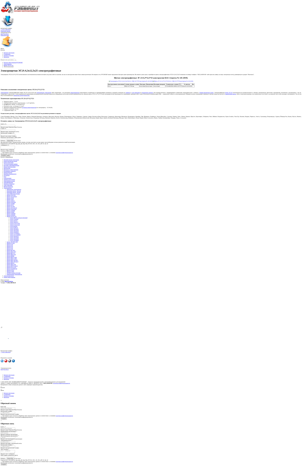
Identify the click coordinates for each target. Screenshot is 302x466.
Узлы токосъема (8, 185)
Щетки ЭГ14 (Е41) (12, 196)
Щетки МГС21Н (11, 264)
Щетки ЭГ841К (11, 215)
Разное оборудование (9, 277)
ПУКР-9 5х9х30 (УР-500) (13, 273)
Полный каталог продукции (11, 159)
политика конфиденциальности (61, 383)
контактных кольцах (147, 92)
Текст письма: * (5, 449)
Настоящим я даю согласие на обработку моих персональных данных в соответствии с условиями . (38, 152)
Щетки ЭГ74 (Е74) (12, 208)
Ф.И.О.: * (3, 427)
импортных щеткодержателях (21, 95)
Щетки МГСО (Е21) (12, 266)
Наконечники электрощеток (14, 274)
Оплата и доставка (9, 55)
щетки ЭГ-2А (228, 92)
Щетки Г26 (10, 249)
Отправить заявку (5, 155)
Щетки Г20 (10, 244)
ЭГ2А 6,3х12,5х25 (15, 223)
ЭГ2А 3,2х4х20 (14, 219)
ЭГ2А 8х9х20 (13, 226)
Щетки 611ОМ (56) (12, 268)
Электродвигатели (9, 276)
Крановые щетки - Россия (14, 191)
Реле (5, 176)
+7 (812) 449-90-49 (5, 29)
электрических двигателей (44, 92)
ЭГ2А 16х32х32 (14, 236)
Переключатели (8, 172)
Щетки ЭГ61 (10, 199)
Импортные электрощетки (14, 189)
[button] (151, 48)
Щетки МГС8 (10, 263)
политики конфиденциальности (64, 152)
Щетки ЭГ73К (11, 206)
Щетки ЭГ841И (11, 213)
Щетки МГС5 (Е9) (12, 257)
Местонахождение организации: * (10, 436)
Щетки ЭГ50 (10, 198)
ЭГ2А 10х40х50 (14, 232)
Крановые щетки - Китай (13, 192)
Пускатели (7, 175)
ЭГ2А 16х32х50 (14, 239)
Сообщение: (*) (5, 145)
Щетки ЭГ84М (11, 210)
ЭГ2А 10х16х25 (14, 229)
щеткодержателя (74, 92)
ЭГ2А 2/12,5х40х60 (15, 234)
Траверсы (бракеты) (9, 184)
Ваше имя (3, 406)
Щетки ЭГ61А (11, 201)
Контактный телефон (6, 411)
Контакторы (7, 168)
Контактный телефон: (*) (7, 133)
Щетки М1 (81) (11, 250)
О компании (7, 54)
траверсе (128, 92)
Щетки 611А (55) (11, 267)
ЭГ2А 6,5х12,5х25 (15, 225)
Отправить (3, 418)
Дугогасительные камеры (11, 164)
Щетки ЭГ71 (10, 205)
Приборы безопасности (10, 174)
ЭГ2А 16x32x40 (14, 237)
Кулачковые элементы (10, 171)
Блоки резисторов (8, 162)
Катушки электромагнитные (11, 165)
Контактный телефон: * (7, 444)
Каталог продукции (9, 52)
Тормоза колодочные (9, 179)
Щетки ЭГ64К (11, 203)
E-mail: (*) (3, 128)
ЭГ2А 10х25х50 (14, 230)
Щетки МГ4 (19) (11, 254)
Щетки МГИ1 (10, 256)
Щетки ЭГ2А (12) (11, 216)
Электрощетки (4, 92)
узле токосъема (136, 92)
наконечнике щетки (230, 94)
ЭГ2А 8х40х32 (14, 227)
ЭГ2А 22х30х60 (14, 240)
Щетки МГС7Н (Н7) (12, 260)
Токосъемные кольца (9, 181)
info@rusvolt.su (5, 34)
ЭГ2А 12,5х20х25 (15, 233)
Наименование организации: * (9, 431)
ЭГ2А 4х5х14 (13, 220)
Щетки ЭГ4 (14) (11, 195)
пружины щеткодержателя (29, 107)
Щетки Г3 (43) (11, 243)
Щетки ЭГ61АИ (11, 202)
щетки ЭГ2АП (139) (12, 242)
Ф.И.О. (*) (3, 124)
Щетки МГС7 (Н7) (12, 259)
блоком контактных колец (206, 92)
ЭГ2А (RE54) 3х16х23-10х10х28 (18, 217)
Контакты (6, 57)
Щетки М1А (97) (11, 251)
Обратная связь (5, 35)
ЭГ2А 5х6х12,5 (14, 222)
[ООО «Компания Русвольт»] (20, 13)
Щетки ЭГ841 (10, 212)
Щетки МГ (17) (11, 253)
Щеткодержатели (8, 186)
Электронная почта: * (6, 440)
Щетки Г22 (10, 246)
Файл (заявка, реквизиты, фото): (9, 455)
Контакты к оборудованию (11, 169)
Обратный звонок (5, 31)
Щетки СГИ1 (10, 271)
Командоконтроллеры (9, 167)
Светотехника (7, 178)
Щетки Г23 (10, 247)
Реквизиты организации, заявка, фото (11, 137)
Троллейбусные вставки (13, 193)
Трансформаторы (8, 182)
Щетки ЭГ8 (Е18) (11, 209)
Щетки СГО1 (10, 270)
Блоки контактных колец (10, 161)
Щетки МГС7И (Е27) (12, 261)
